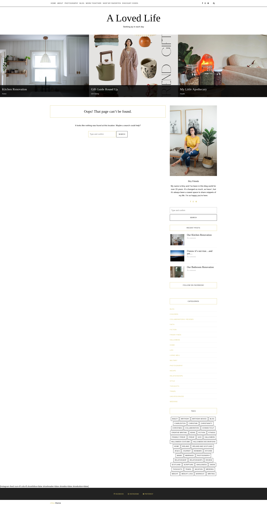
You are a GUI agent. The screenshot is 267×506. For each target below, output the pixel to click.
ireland (185, 446)
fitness (211, 432)
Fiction (173, 329)
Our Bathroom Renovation (200, 267)
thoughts (177, 469)
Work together (93, 3)
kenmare (198, 451)
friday (192, 437)
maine (179, 455)
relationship (180, 460)
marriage (189, 455)
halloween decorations (204, 442)
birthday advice (199, 419)
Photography (71, 3)
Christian (193, 423)
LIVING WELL (175, 355)
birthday (185, 419)
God (200, 437)
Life (171, 350)
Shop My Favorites (112, 3)
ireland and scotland (202, 446)
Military (173, 360)
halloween (210, 437)
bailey (175, 419)
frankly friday (179, 437)
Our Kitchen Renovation (199, 234)
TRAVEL (173, 391)
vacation (199, 469)
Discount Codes (130, 3)
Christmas (177, 428)
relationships (196, 460)
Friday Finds (175, 335)
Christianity (206, 423)
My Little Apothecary (193, 89)
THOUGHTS (174, 386)
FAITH (172, 324)
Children (174, 314)
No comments (191, 238)
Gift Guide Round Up (104, 89)
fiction (201, 432)
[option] (44, 66)
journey (187, 451)
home (176, 446)
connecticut (208, 428)
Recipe (173, 371)
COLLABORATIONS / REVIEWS (181, 319)
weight (175, 474)
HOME (172, 345)
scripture (188, 464)
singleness (201, 464)
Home (53, 3)
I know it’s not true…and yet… (199, 252)
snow (212, 464)
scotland (176, 464)
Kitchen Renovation (14, 89)
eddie (192, 432)
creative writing (179, 432)
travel (188, 469)
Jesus (177, 451)
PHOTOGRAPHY (176, 365)
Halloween (175, 340)
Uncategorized (177, 396)
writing (211, 474)
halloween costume (180, 442)
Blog (82, 3)
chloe (52, 503)
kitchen (208, 451)
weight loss (187, 474)
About (60, 3)
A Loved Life (133, 18)
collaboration (192, 428)
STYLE (172, 381)
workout (200, 474)
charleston (180, 423)
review (209, 460)
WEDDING (174, 401)
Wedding (210, 469)
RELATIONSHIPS (176, 376)
